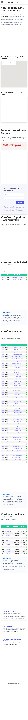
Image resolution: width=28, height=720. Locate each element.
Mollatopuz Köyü (17, 421)
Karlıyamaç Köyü (17, 412)
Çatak (8, 538)
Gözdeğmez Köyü (17, 397)
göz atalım (17, 631)
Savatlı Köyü (17, 428)
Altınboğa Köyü (17, 349)
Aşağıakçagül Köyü (17, 352)
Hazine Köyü (17, 408)
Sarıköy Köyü (17, 426)
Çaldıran (8, 535)
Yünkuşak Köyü (17, 462)
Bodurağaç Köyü (17, 367)
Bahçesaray (8, 531)
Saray (8, 553)
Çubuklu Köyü (17, 381)
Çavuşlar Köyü (17, 376)
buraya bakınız (13, 644)
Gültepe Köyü (17, 399)
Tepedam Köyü (17, 439)
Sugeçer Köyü (17, 433)
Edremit (8, 540)
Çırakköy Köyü (17, 379)
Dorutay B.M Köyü (17, 388)
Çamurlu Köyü (17, 374)
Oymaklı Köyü (17, 424)
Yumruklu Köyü (17, 459)
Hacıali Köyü (17, 403)
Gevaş (8, 544)
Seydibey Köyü (17, 430)
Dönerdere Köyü (17, 390)
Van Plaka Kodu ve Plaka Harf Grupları (12, 640)
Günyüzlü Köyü (17, 401)
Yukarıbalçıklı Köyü (17, 448)
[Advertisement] (14, 40)
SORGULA (20, 202)
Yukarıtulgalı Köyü (17, 455)
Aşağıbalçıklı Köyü (17, 354)
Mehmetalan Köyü (17, 419)
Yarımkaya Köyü (17, 442)
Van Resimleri (7, 626)
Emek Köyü (17, 394)
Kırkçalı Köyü (17, 417)
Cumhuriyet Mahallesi (17, 277)
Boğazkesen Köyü (17, 370)
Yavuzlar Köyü (17, 444)
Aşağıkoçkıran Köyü (17, 356)
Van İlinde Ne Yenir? (9, 611)
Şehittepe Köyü (17, 435)
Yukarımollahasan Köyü (17, 453)
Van (3, 277)
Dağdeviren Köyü (17, 383)
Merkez (8, 529)
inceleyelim (21, 618)
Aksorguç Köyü (17, 347)
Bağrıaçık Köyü (17, 365)
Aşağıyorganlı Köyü (17, 363)
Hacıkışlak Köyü (17, 406)
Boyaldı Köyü (17, 372)
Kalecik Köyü (17, 410)
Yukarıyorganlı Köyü (17, 457)
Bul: (4, 271)
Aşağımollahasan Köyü (17, 358)
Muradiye (8, 549)
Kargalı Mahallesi (17, 279)
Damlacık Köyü (17, 385)
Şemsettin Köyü (17, 437)
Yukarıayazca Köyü (17, 446)
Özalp (8, 551)
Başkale (8, 533)
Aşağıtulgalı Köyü (17, 361)
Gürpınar (8, 547)
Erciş (8, 542)
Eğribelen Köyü (17, 392)
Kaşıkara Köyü (17, 415)
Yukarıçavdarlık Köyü (17, 451)
